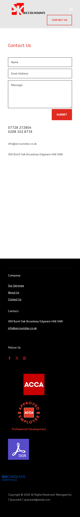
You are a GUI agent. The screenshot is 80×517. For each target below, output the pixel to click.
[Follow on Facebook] (9, 358)
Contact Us (59, 20)
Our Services (16, 285)
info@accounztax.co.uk (22, 328)
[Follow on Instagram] (24, 358)
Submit (62, 114)
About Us (13, 292)
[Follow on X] (17, 358)
